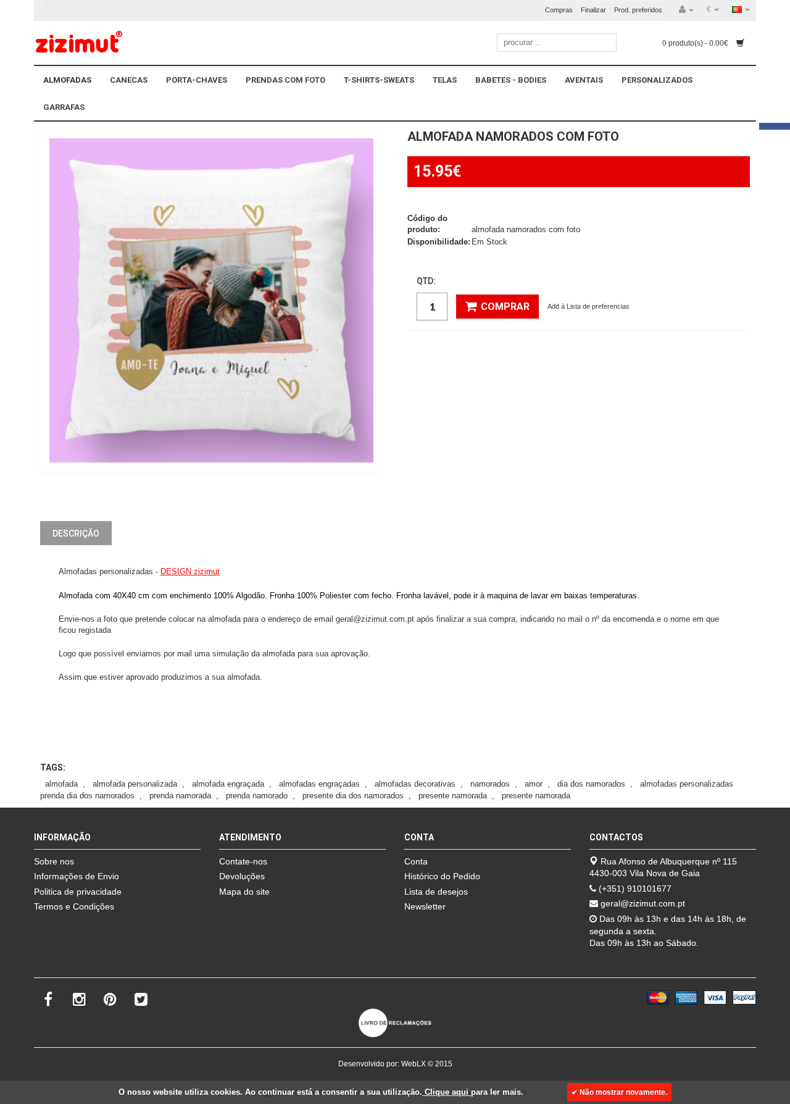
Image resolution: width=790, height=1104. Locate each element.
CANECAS (129, 80)
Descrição (75, 533)
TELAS (445, 80)
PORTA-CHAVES (196, 80)
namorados (490, 783)
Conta (416, 861)
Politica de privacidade (78, 892)
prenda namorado (257, 795)
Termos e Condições (74, 906)
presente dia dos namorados (353, 795)
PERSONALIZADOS (657, 80)
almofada (61, 783)
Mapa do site (244, 892)
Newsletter (425, 906)
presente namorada (452, 795)
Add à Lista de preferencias (588, 306)
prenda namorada (180, 795)
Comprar (505, 306)
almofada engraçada (228, 783)
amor (534, 783)
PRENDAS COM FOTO (285, 80)
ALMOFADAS (67, 80)
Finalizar (593, 10)
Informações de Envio (76, 876)
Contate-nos (243, 861)
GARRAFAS (64, 107)
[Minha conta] (686, 10)
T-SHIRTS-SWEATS (379, 80)
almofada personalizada (135, 783)
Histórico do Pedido (442, 876)
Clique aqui (446, 1092)
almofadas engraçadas (319, 783)
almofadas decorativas (415, 783)
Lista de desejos (436, 892)
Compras (559, 10)
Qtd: (426, 281)
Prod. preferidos (638, 10)
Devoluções (242, 876)
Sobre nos (54, 861)
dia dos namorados (591, 783)
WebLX (413, 1064)
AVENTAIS (584, 80)
